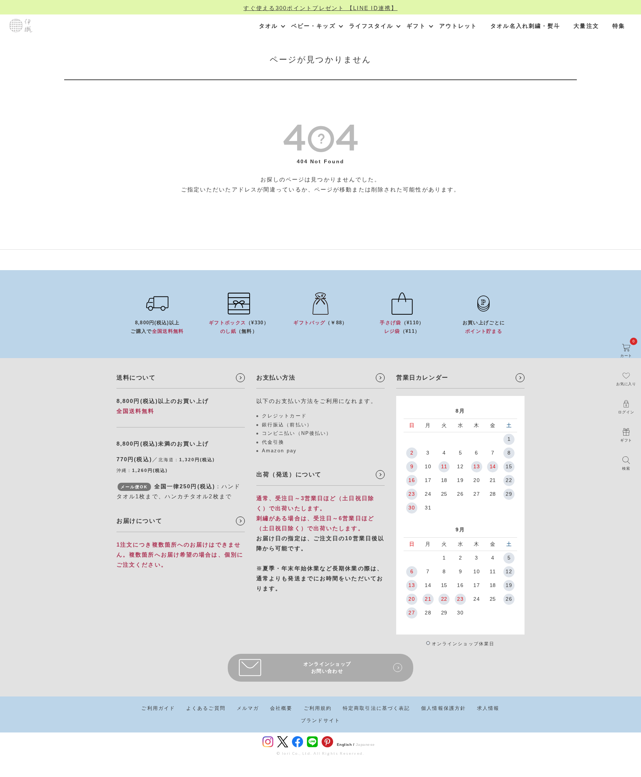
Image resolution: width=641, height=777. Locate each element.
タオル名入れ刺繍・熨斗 (525, 26)
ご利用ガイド (158, 708)
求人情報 (488, 708)
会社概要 (281, 708)
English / (346, 744)
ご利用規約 (318, 708)
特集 (618, 26)
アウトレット (458, 26)
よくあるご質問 (206, 708)
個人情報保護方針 (443, 708)
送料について (136, 377)
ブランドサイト (320, 720)
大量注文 (586, 26)
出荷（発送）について (289, 474)
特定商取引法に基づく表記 (376, 708)
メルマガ (248, 708)
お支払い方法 (276, 377)
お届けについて (139, 521)
